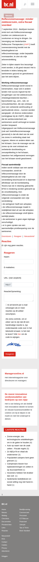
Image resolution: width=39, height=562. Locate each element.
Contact (4, 542)
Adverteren (5, 551)
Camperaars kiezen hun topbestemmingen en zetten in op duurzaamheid (20, 467)
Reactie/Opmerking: (12, 291)
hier (19, 334)
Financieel (23, 521)
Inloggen (5, 556)
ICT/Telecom (24, 518)
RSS (3, 539)
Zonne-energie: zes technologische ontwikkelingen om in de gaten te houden (20, 439)
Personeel (23, 515)
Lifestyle (22, 525)
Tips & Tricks (24, 528)
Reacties (5, 531)
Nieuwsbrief (29, 236)
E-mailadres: (9, 267)
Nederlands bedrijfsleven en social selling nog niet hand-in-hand (20, 482)
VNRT (26, 44)
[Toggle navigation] (32, 4)
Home (4, 509)
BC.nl (4, 504)
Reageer (17, 236)
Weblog (4, 515)
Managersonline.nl (14, 373)
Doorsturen (6, 236)
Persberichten (6, 525)
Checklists (5, 518)
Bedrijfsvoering (25, 509)
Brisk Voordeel (25, 531)
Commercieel (24, 512)
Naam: (7, 257)
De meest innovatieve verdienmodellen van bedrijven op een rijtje (16, 397)
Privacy (4, 548)
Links (3, 528)
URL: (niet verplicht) (12, 278)
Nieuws (4, 512)
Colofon (4, 545)
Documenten (6, 521)
